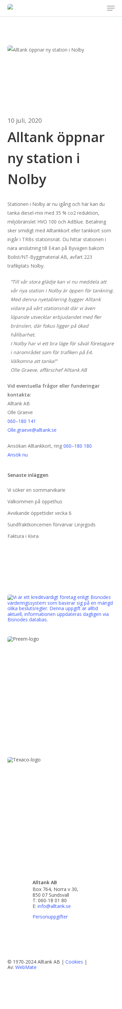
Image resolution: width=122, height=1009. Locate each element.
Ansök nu (17, 454)
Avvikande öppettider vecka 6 (39, 513)
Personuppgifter (50, 917)
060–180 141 (21, 421)
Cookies (74, 961)
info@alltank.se (54, 906)
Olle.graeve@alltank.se (32, 430)
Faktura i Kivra (23, 536)
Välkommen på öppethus (34, 501)
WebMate (26, 967)
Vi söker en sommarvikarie (36, 490)
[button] (111, 8)
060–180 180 (77, 446)
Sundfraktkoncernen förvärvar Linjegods (51, 524)
